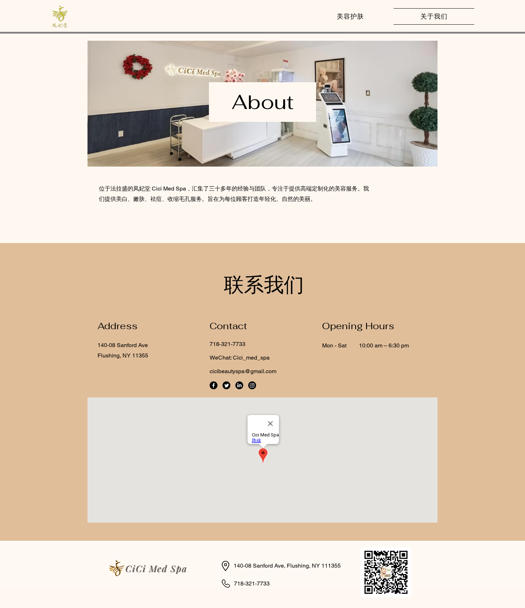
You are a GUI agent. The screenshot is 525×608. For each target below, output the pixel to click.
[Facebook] (214, 385)
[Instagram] (252, 385)
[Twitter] (226, 385)
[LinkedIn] (239, 385)
